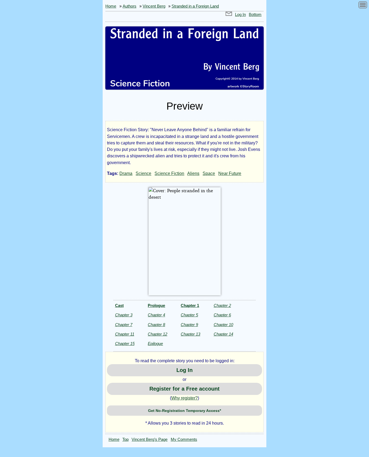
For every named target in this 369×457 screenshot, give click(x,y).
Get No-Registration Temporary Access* (184, 410)
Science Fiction (169, 173)
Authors (129, 6)
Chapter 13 (190, 334)
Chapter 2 (222, 305)
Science (143, 173)
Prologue (156, 305)
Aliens (193, 173)
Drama (125, 173)
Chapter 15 (125, 343)
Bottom (255, 14)
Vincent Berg (154, 6)
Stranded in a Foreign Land (195, 6)
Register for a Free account (184, 389)
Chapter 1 (190, 305)
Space (209, 173)
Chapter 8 (156, 324)
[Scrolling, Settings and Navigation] (362, 6)
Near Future (229, 173)
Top (125, 439)
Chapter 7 (123, 324)
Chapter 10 (223, 324)
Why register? (184, 398)
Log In (240, 14)
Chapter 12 (157, 334)
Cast (119, 305)
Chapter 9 (189, 324)
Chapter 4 (156, 315)
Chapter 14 (223, 334)
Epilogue (155, 343)
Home (110, 6)
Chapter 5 (189, 315)
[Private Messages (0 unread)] (229, 14)
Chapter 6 (222, 315)
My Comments (184, 439)
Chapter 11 (124, 334)
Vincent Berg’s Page (149, 439)
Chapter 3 (123, 315)
